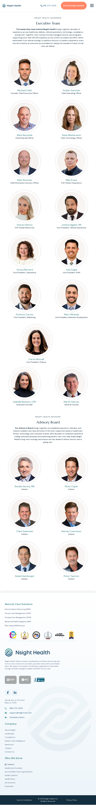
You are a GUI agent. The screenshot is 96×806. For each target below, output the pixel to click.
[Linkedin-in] (15, 693)
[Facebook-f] (8, 693)
